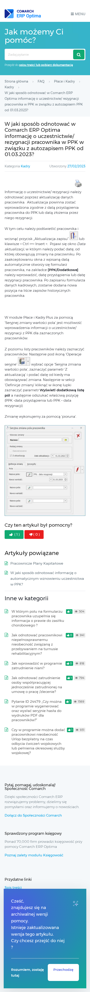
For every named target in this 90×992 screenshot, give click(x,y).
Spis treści (13, 887)
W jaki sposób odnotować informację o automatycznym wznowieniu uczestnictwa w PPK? (47, 578)
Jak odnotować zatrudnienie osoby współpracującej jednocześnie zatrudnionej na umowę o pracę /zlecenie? (37, 685)
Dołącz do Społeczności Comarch (33, 815)
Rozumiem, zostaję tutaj (27, 972)
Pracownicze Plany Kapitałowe (36, 563)
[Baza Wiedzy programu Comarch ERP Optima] (23, 13)
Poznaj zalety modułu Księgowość (34, 855)
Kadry (25, 166)
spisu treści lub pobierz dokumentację (46, 65)
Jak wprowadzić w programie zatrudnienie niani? (37, 665)
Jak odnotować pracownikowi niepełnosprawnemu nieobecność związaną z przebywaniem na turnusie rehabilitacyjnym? (37, 644)
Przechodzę (63, 969)
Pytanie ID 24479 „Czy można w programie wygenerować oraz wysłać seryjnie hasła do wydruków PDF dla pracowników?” (37, 710)
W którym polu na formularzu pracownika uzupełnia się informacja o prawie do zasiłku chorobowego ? (38, 618)
